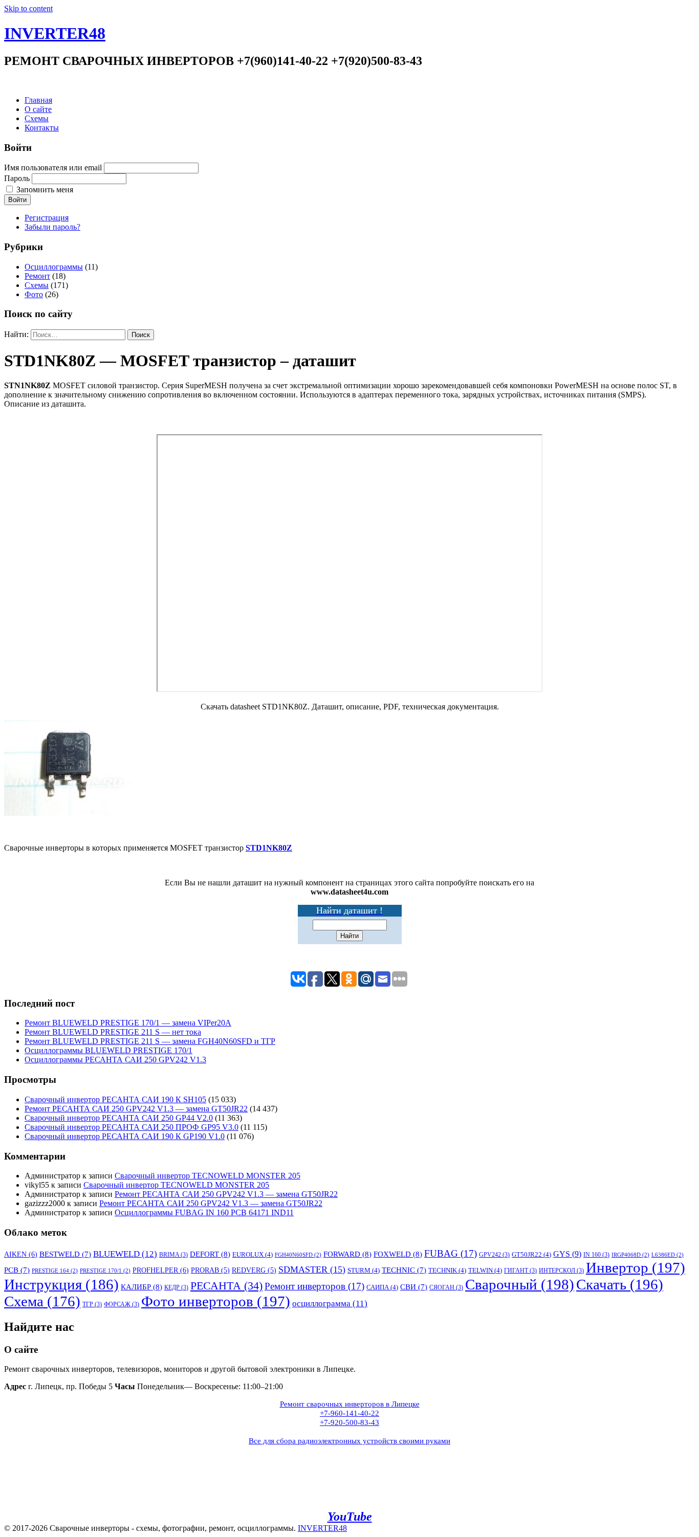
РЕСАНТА (226, 1286)
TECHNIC (404, 1270)
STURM (363, 1270)
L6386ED (667, 1255)
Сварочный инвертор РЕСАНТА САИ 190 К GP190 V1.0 (125, 1136)
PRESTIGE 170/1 (105, 1271)
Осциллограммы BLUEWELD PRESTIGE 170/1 (108, 1050)
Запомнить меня (44, 189)
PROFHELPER (161, 1270)
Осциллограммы (54, 266)
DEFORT (210, 1254)
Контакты (42, 127)
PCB (17, 1270)
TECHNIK (447, 1270)
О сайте (38, 109)
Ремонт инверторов (314, 1286)
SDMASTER (311, 1269)
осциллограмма (329, 1303)
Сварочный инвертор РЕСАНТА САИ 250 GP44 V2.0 (119, 1117)
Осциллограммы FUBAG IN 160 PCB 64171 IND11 (204, 1212)
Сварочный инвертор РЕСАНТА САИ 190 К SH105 (115, 1099)
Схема (42, 1301)
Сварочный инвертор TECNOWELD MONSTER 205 (207, 1175)
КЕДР (176, 1287)
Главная (38, 100)
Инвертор (635, 1267)
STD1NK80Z (269, 847)
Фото (34, 294)
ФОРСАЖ (121, 1304)
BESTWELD (65, 1254)
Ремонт (37, 276)
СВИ (413, 1287)
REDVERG (254, 1270)
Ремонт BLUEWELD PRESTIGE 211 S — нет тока (113, 1032)
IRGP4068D (630, 1255)
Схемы (37, 118)
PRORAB (210, 1270)
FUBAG (450, 1253)
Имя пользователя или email (53, 167)
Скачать (619, 1284)
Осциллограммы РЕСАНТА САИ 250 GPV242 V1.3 (115, 1059)
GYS (567, 1254)
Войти (17, 200)
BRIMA (173, 1254)
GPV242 (494, 1254)
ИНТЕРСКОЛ (561, 1270)
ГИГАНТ (520, 1270)
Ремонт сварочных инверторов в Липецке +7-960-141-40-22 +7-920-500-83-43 (350, 1413)
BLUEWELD (125, 1254)
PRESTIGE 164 (55, 1271)
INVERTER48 (54, 33)
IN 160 (596, 1254)
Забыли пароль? (52, 226)
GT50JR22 (531, 1254)
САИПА (382, 1287)
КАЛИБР (141, 1286)
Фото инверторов (215, 1301)
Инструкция (61, 1284)
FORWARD (347, 1254)
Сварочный (519, 1284)
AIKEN (20, 1254)
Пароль (17, 178)
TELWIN (485, 1270)
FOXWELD (398, 1254)
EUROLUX (252, 1254)
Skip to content (28, 8)
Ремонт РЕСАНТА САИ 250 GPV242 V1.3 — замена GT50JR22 (136, 1108)
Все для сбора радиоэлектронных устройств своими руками (349, 1441)
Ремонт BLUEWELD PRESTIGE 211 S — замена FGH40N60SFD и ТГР (150, 1041)
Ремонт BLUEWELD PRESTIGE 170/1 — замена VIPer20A (128, 1022)
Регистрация (47, 217)
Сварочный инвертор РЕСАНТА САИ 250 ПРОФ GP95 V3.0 (131, 1127)
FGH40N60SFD (298, 1255)
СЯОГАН (446, 1287)
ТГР (92, 1304)
